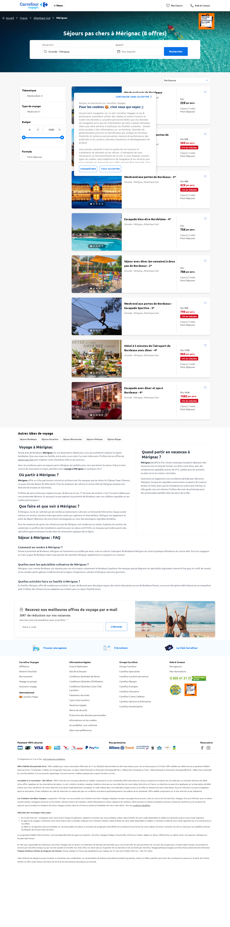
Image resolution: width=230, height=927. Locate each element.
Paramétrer (88, 168)
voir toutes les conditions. (54, 759)
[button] (91, 204)
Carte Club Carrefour (79, 700)
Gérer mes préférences (80, 730)
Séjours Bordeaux (28, 439)
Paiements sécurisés (79, 695)
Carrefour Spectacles (129, 671)
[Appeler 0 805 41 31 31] (190, 678)
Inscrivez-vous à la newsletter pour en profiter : (44, 619)
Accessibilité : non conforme (83, 725)
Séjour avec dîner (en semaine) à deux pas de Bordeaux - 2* (149, 263)
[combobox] (186, 80)
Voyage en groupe (28, 681)
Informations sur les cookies (83, 720)
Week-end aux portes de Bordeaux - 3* (150, 177)
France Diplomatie (78, 666)
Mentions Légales (78, 705)
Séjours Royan (114, 439)
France (24, 17)
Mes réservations (177, 671)
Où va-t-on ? (48, 44)
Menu (59, 5)
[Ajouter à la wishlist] (205, 92)
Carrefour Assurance (129, 691)
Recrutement (26, 676)
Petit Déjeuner (34, 156)
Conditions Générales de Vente (84, 676)
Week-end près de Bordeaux (143, 92)
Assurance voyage (28, 686)
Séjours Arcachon (49, 439)
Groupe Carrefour (127, 666)
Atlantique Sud (42, 17)
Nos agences (175, 666)
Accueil (10, 17)
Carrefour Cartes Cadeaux (132, 696)
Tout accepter (110, 168)
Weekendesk (35, 95)
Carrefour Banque (128, 681)
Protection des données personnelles (87, 715)
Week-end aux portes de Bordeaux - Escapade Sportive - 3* (148, 306)
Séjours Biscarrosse (72, 439)
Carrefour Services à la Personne (135, 701)
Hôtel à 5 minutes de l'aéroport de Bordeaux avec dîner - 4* (147, 348)
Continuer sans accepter (132, 96)
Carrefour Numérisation (131, 706)
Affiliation (24, 666)
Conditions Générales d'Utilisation (86, 681)
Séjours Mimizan (95, 439)
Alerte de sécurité (78, 710)
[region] (115, 134)
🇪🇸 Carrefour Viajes (28, 696)
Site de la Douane (78, 671)
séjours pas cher (26, 459)
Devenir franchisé (28, 671)
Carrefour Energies (128, 686)
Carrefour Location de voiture (133, 676)
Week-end (33, 111)
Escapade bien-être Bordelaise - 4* (147, 219)
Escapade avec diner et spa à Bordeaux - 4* (143, 390)
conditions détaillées (141, 805)
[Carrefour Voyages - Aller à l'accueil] (34, 5)
